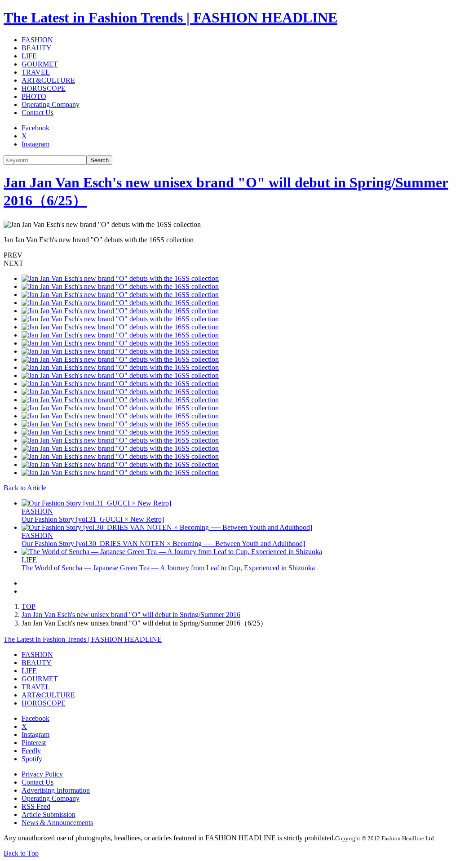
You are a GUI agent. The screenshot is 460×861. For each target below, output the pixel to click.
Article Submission (48, 814)
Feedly (31, 750)
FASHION (37, 40)
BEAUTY (37, 48)
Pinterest (34, 742)
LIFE (29, 56)
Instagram (35, 144)
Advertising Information (56, 790)
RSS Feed (36, 806)
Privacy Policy (42, 774)
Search (99, 160)
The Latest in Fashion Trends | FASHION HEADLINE (170, 17)
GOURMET (40, 64)
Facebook (35, 128)
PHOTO (34, 96)
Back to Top (21, 853)
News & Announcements (57, 822)
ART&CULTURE (48, 80)
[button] (230, 255)
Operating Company (51, 104)
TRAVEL (36, 72)
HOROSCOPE (44, 88)
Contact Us (37, 112)
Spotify (32, 759)
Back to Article (25, 488)
